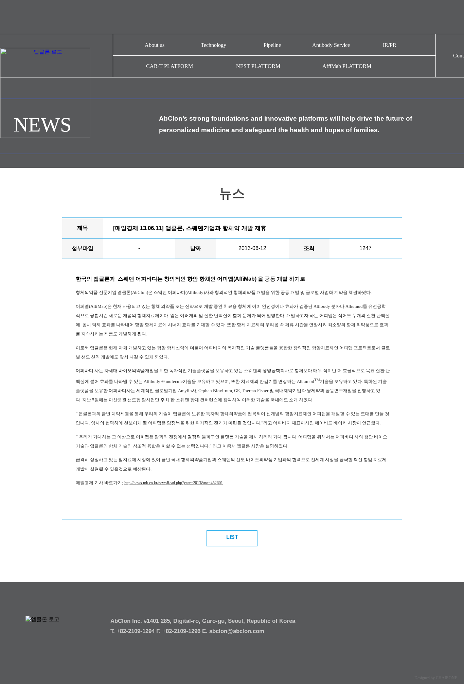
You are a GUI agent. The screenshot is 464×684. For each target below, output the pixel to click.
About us (154, 45)
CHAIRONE (446, 678)
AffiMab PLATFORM (346, 66)
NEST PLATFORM (258, 66)
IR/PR (389, 45)
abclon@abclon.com (236, 631)
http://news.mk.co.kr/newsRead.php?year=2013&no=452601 (173, 482)
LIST (232, 537)
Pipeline (272, 45)
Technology (213, 45)
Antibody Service (331, 45)
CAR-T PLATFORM (169, 66)
